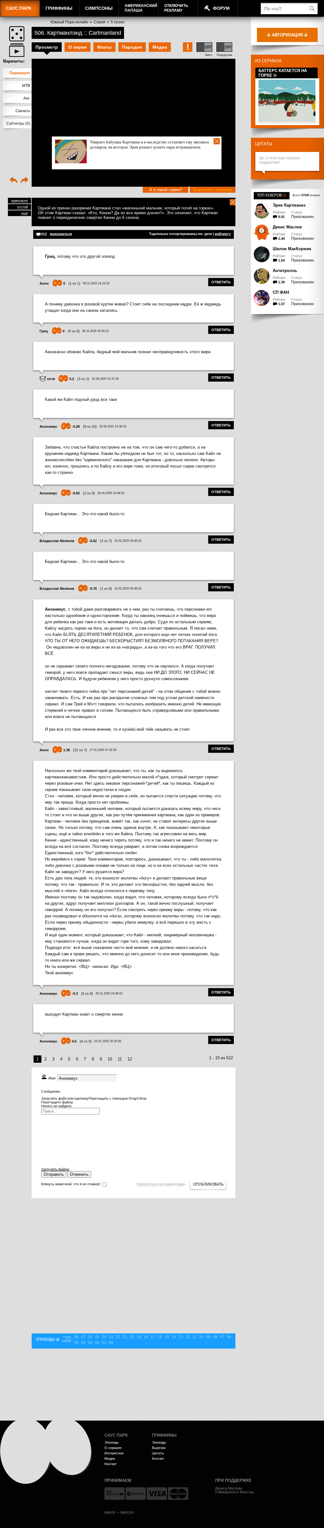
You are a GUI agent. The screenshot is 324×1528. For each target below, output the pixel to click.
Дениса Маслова (228, 1488)
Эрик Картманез (289, 205)
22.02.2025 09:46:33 (128, 540)
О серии (77, 47)
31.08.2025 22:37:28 (105, 378)
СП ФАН (281, 292)
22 (118, 1337)
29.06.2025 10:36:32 (112, 426)
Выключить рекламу (212, 189)
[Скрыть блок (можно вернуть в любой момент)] (233, 202)
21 (125, 1337)
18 (146, 1337)
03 (90, 1342)
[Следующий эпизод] (24, 180)
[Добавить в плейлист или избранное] (16, 50)
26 (90, 1337)
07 (222, 1337)
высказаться (61, 234)
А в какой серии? (165, 189)
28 (76, 1337)
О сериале (113, 1448)
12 (130, 1059)
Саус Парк (18, 8)
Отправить (54, 1174)
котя (51, 379)
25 (97, 1337)
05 (76, 1342)
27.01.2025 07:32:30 (103, 750)
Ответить (221, 282)
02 (97, 1342)
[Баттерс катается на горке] (287, 121)
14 (173, 1337)
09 (208, 1337)
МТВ (26, 85)
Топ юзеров (271, 195)
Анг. (26, 98)
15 (167, 1337)
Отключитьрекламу (176, 8)
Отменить (79, 1174)
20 (132, 1337)
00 (111, 1342)
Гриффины (59, 8)
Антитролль (285, 270)
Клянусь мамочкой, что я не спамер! (70, 1184)
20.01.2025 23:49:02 (109, 993)
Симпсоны (99, 8)
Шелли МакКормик (292, 248)
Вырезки (158, 1448)
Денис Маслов (287, 227)
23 (111, 1337)
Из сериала (268, 60)
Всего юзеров (306, 195)
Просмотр (46, 47)
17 (153, 1337)
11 (120, 1059)
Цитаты (263, 144)
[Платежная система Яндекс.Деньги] (114, 1493)
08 (215, 1337)
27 (83, 1337)
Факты (104, 47)
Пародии (132, 47)
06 (229, 1337)
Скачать (23, 111)
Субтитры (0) (18, 123)
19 (139, 1337)
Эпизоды (111, 1442)
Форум (221, 8)
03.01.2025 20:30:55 (107, 1041)
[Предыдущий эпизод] (13, 180)
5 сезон (117, 22)
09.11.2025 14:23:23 (96, 283)
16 (160, 1337)
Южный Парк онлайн (69, 22)
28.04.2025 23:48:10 (110, 493)
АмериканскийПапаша (141, 8)
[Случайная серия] (16, 33)
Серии (99, 22)
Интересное (114, 1453)
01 (104, 1342)
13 (180, 1337)
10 (110, 1059)
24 (104, 1337)
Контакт (110, 1464)
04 (83, 1342)
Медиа (160, 47)
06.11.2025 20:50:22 (95, 331)
